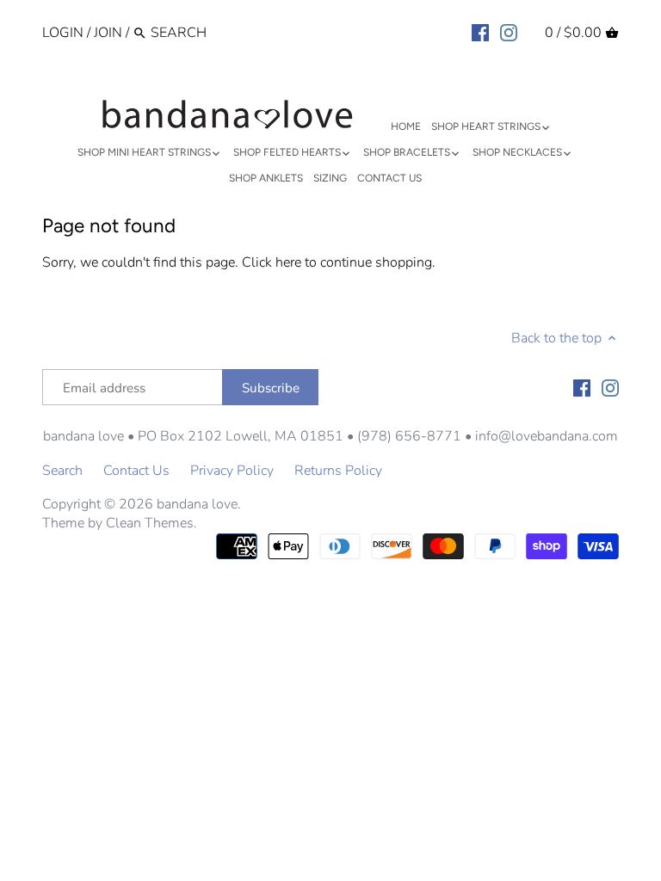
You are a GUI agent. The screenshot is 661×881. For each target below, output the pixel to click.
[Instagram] (508, 31)
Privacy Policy (232, 470)
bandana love (197, 504)
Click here (271, 262)
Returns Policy (338, 470)
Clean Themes (150, 523)
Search (62, 470)
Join (108, 32)
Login (62, 32)
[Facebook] (480, 31)
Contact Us (136, 470)
